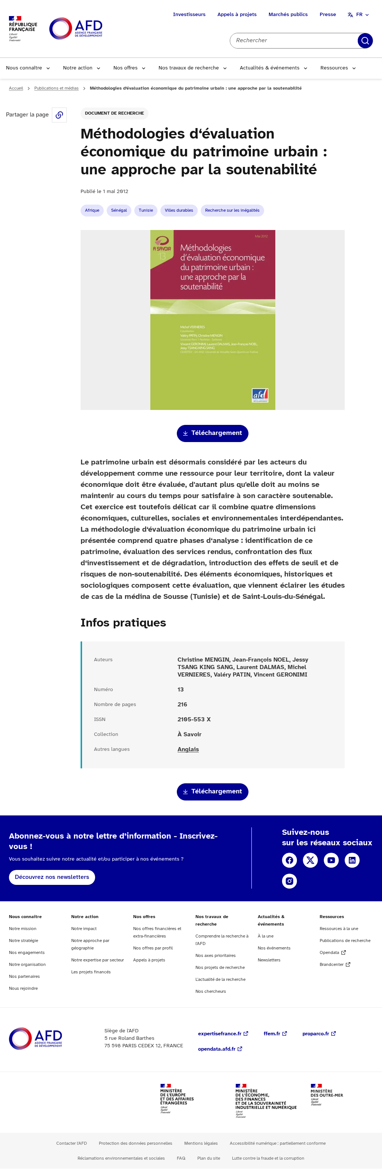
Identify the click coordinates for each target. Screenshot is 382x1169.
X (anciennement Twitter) (310, 860)
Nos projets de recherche (220, 967)
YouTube (331, 860)
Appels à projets (237, 15)
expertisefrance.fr (219, 1034)
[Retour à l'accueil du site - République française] (92, 29)
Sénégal (119, 210)
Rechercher (365, 40)
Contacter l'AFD (71, 1143)
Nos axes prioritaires (215, 955)
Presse (328, 15)
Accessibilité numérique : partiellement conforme (278, 1143)
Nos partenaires (24, 976)
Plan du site (208, 1158)
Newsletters (269, 960)
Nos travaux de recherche (189, 68)
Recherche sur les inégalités (232, 210)
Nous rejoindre (23, 988)
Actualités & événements (270, 68)
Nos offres (125, 68)
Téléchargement (216, 433)
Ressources (334, 68)
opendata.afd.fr (216, 1049)
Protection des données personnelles (135, 1143)
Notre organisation (27, 964)
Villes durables (179, 210)
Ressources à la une (339, 928)
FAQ (181, 1158)
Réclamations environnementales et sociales (121, 1158)
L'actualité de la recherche (220, 979)
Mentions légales (201, 1143)
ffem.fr (272, 1034)
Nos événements (274, 948)
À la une (265, 936)
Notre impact (84, 928)
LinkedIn (352, 860)
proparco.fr (316, 1034)
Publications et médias (56, 88)
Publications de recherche (345, 940)
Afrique (92, 210)
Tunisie (146, 210)
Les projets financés (91, 972)
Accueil (16, 88)
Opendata (329, 952)
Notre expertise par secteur (97, 960)
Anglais (188, 749)
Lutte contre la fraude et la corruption (268, 1158)
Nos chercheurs (210, 991)
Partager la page (59, 115)
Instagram (289, 881)
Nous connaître (24, 68)
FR (359, 15)
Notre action (78, 68)
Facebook (289, 860)
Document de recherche (114, 113)
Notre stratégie (23, 940)
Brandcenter (332, 964)
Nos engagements (27, 952)
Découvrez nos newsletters (52, 877)
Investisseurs (189, 15)
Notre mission (23, 928)
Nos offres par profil (153, 948)
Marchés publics (288, 15)
